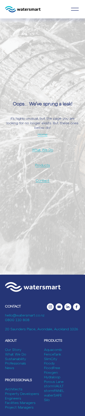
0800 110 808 (17, 320)
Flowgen (51, 373)
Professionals (15, 363)
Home (43, 135)
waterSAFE (53, 395)
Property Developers (22, 394)
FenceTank (52, 354)
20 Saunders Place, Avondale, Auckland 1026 (41, 329)
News (9, 368)
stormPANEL (54, 391)
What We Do (42, 150)
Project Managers (19, 407)
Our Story (13, 350)
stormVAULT (54, 386)
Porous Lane (54, 382)
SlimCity (50, 359)
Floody (49, 363)
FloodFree (52, 368)
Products (42, 165)
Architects (13, 389)
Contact (42, 181)
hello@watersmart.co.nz (24, 315)
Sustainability (15, 359)
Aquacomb (53, 350)
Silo (47, 400)
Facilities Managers (20, 403)
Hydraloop (52, 377)
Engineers (13, 398)
